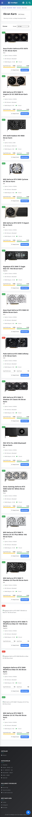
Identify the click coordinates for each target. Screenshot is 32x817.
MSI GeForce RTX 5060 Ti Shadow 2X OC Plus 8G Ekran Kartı (14, 715)
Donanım (19, 7)
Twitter (4, 802)
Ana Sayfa (4, 7)
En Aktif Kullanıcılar (8, 792)
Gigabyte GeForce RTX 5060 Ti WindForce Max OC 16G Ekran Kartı (15, 624)
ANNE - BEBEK (6, 775)
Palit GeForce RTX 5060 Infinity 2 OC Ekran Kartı (15, 355)
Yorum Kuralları (7, 790)
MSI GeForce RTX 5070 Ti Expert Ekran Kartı (16, 224)
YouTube (5, 807)
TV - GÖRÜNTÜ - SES (8, 770)
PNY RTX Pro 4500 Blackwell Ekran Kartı (14, 444)
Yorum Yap (5, 787)
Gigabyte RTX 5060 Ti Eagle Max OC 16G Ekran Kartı (14, 267)
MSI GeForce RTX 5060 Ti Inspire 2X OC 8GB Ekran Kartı (15, 93)
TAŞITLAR (5, 777)
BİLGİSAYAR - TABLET (11, 7)
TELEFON (5, 765)
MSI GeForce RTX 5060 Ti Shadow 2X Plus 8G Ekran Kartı (15, 579)
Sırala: (14, 26)
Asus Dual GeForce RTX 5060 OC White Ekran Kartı (16, 311)
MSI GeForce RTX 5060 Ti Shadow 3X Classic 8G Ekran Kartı (14, 399)
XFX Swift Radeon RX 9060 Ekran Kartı (13, 137)
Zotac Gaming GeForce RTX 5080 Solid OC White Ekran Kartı (14, 489)
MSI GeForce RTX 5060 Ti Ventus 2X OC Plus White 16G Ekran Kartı (15, 534)
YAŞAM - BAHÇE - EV (8, 767)
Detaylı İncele (16, 70)
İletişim (4, 755)
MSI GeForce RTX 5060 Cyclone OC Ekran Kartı (15, 180)
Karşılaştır (25, 70)
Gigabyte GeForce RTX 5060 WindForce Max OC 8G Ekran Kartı (14, 669)
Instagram (5, 805)
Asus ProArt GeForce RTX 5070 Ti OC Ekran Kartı (15, 49)
